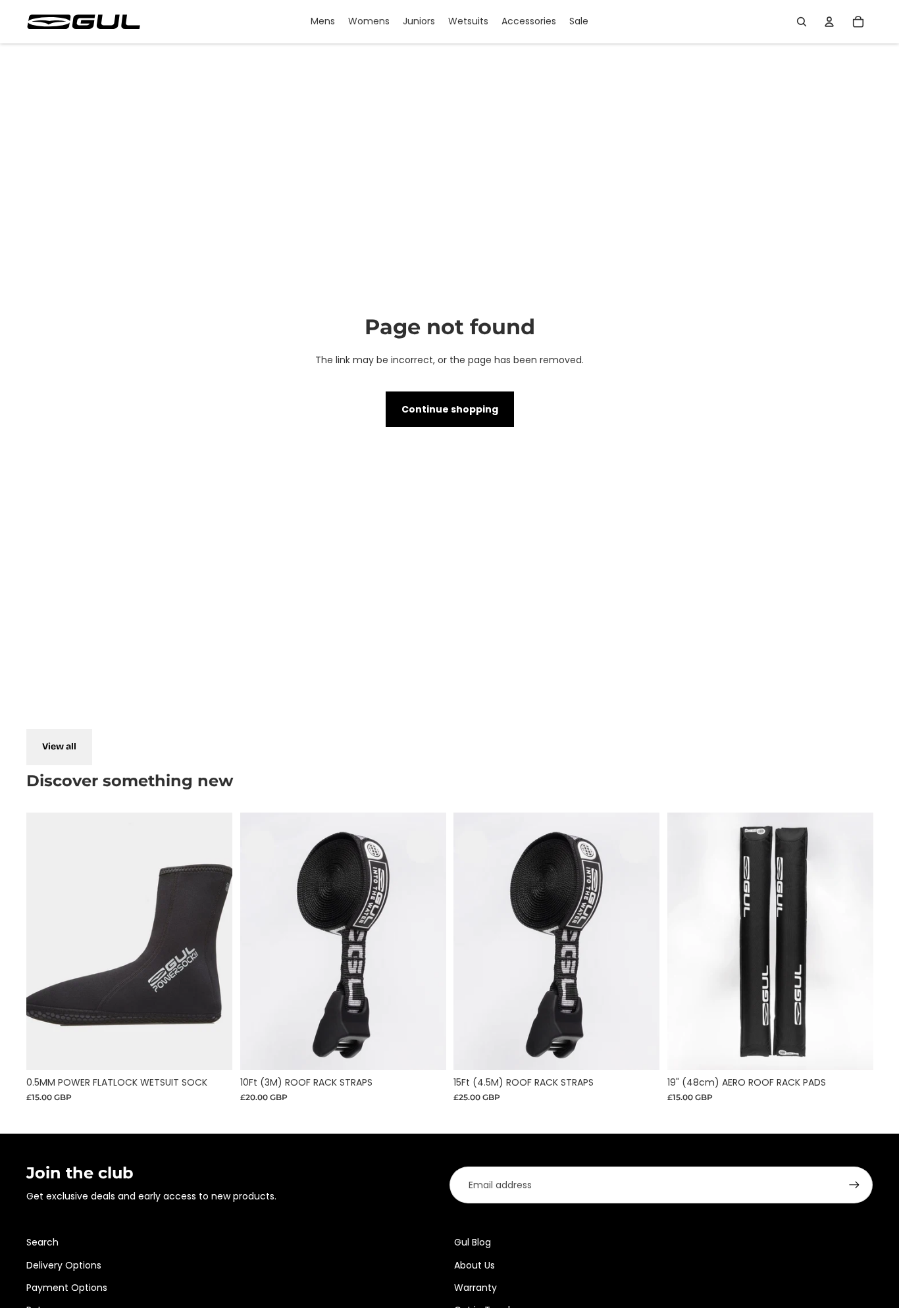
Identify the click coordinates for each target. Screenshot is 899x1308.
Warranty (475, 1287)
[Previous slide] (687, 940)
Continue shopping (449, 409)
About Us (474, 1265)
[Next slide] (853, 940)
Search (42, 1242)
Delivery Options (63, 1265)
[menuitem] (323, 21)
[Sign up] (854, 1184)
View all (59, 746)
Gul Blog (472, 1242)
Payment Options (66, 1287)
